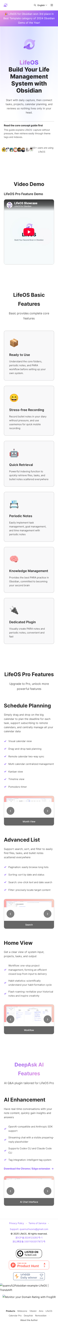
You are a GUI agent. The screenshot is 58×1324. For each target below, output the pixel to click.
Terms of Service (37, 1223)
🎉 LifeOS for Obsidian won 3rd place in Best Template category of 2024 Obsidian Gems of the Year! (29, 18)
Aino (41, 1311)
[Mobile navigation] (52, 5)
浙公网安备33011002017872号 (29, 1241)
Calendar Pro (15, 1315)
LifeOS (49, 1311)
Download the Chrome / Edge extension (29, 1168)
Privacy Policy (16, 1223)
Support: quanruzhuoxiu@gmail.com (29, 1229)
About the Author (29, 1320)
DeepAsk (28, 1315)
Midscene (22, 1311)
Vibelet (33, 1311)
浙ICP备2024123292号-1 (29, 1237)
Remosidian (41, 1315)
